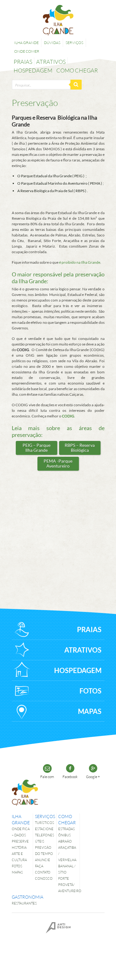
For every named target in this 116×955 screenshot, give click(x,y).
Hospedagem (33, 70)
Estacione (44, 829)
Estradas (66, 829)
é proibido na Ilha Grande (79, 262)
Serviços (74, 42)
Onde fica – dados (21, 832)
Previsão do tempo (44, 850)
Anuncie (42, 860)
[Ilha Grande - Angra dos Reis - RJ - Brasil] (58, 20)
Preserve (20, 841)
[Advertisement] (61, 532)
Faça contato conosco (44, 872)
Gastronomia (21, 897)
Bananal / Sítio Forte (66, 872)
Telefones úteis (44, 838)
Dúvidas (52, 42)
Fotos (17, 866)
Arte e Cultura (19, 857)
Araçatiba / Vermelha (67, 853)
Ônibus (64, 835)
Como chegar (77, 70)
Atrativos (51, 61)
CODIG (68, 416)
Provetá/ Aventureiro (68, 887)
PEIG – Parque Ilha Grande (36, 447)
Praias (23, 61)
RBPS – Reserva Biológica (80, 447)
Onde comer (26, 51)
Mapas (17, 872)
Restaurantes (21, 903)
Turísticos (44, 823)
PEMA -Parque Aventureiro (58, 463)
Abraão (65, 841)
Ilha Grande (26, 42)
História (19, 847)
